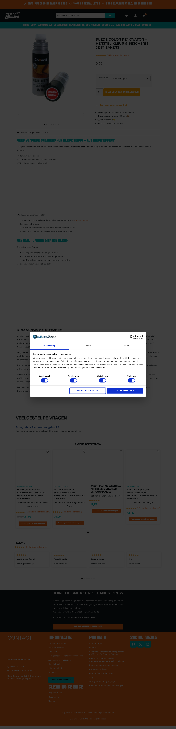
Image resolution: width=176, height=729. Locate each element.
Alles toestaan (125, 391)
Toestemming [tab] (49, 346)
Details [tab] (88, 346)
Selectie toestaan (87, 391)
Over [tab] (126, 346)
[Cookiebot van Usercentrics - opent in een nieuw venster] (132, 337)
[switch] (73, 380)
